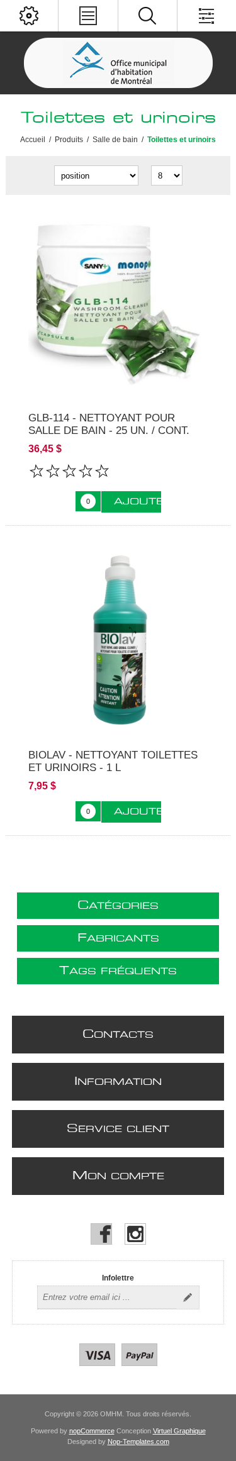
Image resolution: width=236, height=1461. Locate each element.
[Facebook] (101, 1234)
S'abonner (187, 1297)
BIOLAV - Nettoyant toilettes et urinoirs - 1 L (113, 761)
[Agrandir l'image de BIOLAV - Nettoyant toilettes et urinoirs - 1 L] (118, 640)
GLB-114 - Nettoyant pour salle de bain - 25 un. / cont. (108, 424)
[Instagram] (135, 1234)
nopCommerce (92, 1431)
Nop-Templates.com (138, 1441)
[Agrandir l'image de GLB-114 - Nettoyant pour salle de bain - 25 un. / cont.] (118, 303)
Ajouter (137, 501)
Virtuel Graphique (179, 1431)
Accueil (32, 139)
